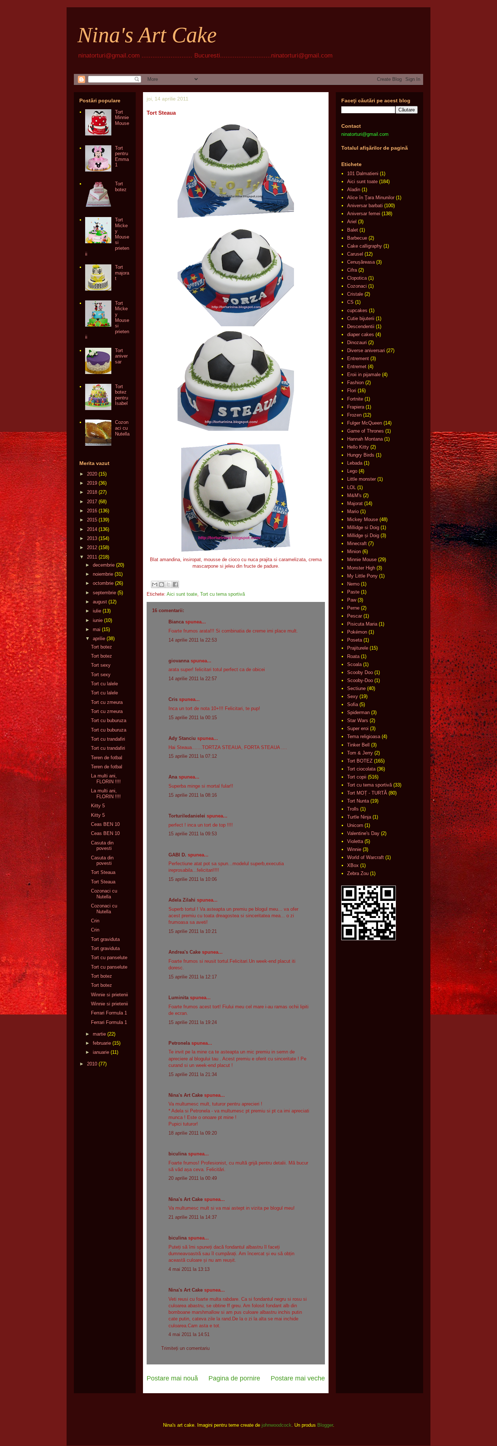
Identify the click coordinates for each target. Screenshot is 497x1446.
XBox (353, 865)
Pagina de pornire (234, 1378)
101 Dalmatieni (362, 173)
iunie (98, 620)
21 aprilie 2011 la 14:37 (192, 1217)
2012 (92, 547)
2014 (92, 529)
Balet (352, 230)
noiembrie (103, 574)
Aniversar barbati (365, 205)
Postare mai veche (298, 1378)
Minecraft (357, 543)
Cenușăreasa (361, 262)
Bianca (176, 622)
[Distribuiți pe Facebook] (175, 584)
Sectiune (356, 688)
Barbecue (357, 238)
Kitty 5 (98, 805)
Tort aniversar (121, 356)
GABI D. (177, 855)
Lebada (354, 463)
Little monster (361, 479)
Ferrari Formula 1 (109, 1013)
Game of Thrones (365, 431)
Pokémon (357, 632)
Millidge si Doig (363, 527)
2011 (92, 557)
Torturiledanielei (186, 816)
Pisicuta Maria (362, 624)
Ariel (352, 221)
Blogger (325, 1425)
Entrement (358, 358)
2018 (92, 492)
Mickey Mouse (362, 519)
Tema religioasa (363, 736)
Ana (172, 777)
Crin (95, 920)
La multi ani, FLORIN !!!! (106, 778)
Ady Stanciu (182, 738)
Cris (173, 699)
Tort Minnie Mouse (122, 117)
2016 (92, 510)
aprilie (99, 638)
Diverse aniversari (366, 350)
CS (350, 302)
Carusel (355, 254)
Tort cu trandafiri (108, 739)
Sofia (352, 704)
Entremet (356, 366)
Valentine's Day (363, 833)
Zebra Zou (358, 873)
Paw (351, 600)
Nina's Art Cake (147, 35)
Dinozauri (357, 342)
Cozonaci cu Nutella (122, 427)
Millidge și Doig (363, 535)
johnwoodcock (276, 1425)
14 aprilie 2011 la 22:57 (192, 678)
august (100, 601)
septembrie (104, 592)
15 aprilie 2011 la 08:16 (192, 795)
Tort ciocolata (361, 769)
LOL (351, 487)
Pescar (354, 616)
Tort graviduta (105, 939)
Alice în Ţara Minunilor (370, 197)
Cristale (355, 294)
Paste (353, 592)
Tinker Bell (358, 745)
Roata (353, 656)
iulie (97, 611)
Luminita (178, 997)
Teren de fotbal (106, 757)
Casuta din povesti (102, 845)
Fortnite (355, 399)
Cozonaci (357, 286)
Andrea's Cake (184, 952)
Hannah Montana (365, 439)
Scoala (354, 664)
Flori (351, 390)
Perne (353, 608)
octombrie (103, 583)
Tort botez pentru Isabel (121, 395)
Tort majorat (122, 272)
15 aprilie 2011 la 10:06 (192, 879)
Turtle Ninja (359, 817)
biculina (177, 1154)
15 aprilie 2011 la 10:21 (192, 931)
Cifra (352, 270)
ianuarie (101, 1052)
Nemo (353, 584)
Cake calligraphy (364, 246)
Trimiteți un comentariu (185, 1348)
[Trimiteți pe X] (168, 584)
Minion (354, 551)
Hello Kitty (358, 447)
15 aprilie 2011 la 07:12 (192, 756)
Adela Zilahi (181, 900)
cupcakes (357, 310)
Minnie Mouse (362, 559)
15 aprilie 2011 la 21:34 (192, 1074)
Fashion (355, 382)
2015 (92, 520)
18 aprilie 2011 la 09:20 (192, 1133)
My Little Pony (362, 576)
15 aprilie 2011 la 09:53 (192, 833)
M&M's (354, 495)
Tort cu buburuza (108, 720)
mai (96, 629)
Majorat (355, 503)
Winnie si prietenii (109, 994)
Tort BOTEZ (360, 761)
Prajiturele (357, 648)
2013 (92, 538)
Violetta (355, 841)
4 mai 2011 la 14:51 (189, 1334)
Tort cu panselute (109, 957)
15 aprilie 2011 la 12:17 (192, 977)
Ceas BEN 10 (105, 824)
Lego (352, 471)
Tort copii (356, 777)
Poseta (354, 640)
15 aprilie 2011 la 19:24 (192, 1022)
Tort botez (121, 186)
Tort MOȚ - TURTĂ (367, 793)
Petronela (179, 1043)
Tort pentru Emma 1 (122, 156)
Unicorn (355, 825)
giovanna (178, 660)
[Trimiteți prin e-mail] (154, 584)
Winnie (354, 849)
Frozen (354, 415)
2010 (92, 1064)
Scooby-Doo (360, 680)
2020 (92, 474)
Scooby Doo (360, 672)
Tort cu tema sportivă (222, 594)
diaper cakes (360, 334)
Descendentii (360, 326)
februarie (102, 1043)
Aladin (353, 189)
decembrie (104, 565)
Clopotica (357, 278)
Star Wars (357, 720)
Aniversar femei (363, 213)
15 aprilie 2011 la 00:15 (192, 717)
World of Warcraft (365, 857)
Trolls (353, 809)
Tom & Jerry (360, 753)
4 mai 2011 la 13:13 (189, 1269)
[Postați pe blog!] (161, 584)
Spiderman (358, 712)
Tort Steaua (103, 872)
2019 (92, 483)
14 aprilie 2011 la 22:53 (192, 640)
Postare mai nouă (172, 1378)
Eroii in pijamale (364, 374)
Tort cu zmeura (107, 702)
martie (99, 1034)
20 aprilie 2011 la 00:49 (192, 1178)
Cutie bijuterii (360, 318)
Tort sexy (101, 665)
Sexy (352, 696)
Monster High (361, 568)
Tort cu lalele (104, 683)
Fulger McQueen (364, 423)
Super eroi (358, 728)
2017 (92, 501)
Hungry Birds (360, 455)
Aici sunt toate (182, 594)
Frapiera (355, 407)
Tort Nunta (358, 801)
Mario (353, 511)
